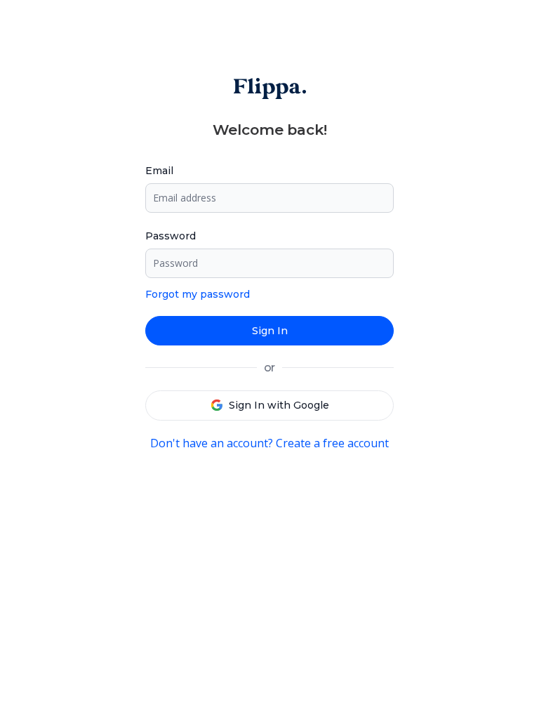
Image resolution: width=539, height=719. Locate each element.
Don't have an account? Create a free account (269, 443)
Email (159, 170)
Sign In (270, 330)
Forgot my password (197, 294)
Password (170, 236)
